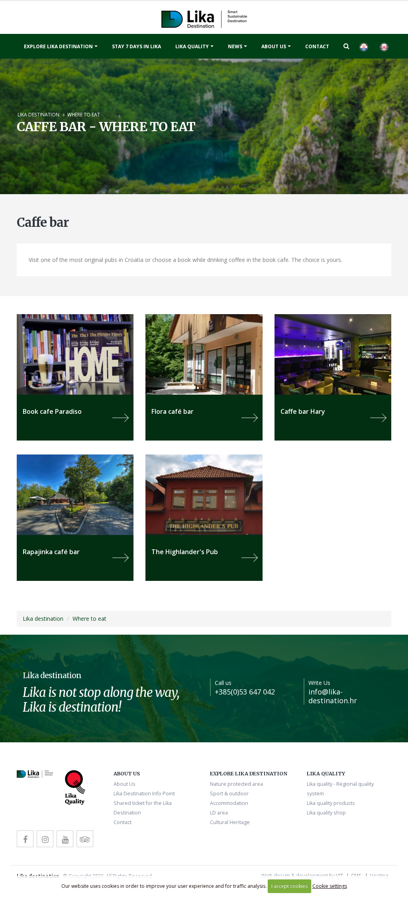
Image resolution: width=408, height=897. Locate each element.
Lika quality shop (326, 812)
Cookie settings (329, 886)
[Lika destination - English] (383, 46)
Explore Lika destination (58, 46)
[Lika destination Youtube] (65, 839)
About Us (273, 46)
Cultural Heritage (230, 822)
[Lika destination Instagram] (45, 839)
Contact (317, 46)
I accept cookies (289, 886)
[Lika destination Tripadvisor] (85, 839)
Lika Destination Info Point (144, 793)
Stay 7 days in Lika (136, 46)
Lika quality (192, 46)
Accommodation (229, 803)
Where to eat (83, 114)
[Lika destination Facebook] (25, 839)
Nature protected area (236, 784)
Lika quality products (331, 803)
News (235, 46)
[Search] (346, 46)
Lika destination (38, 114)
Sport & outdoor (229, 793)
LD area (219, 812)
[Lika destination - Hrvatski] (363, 46)
